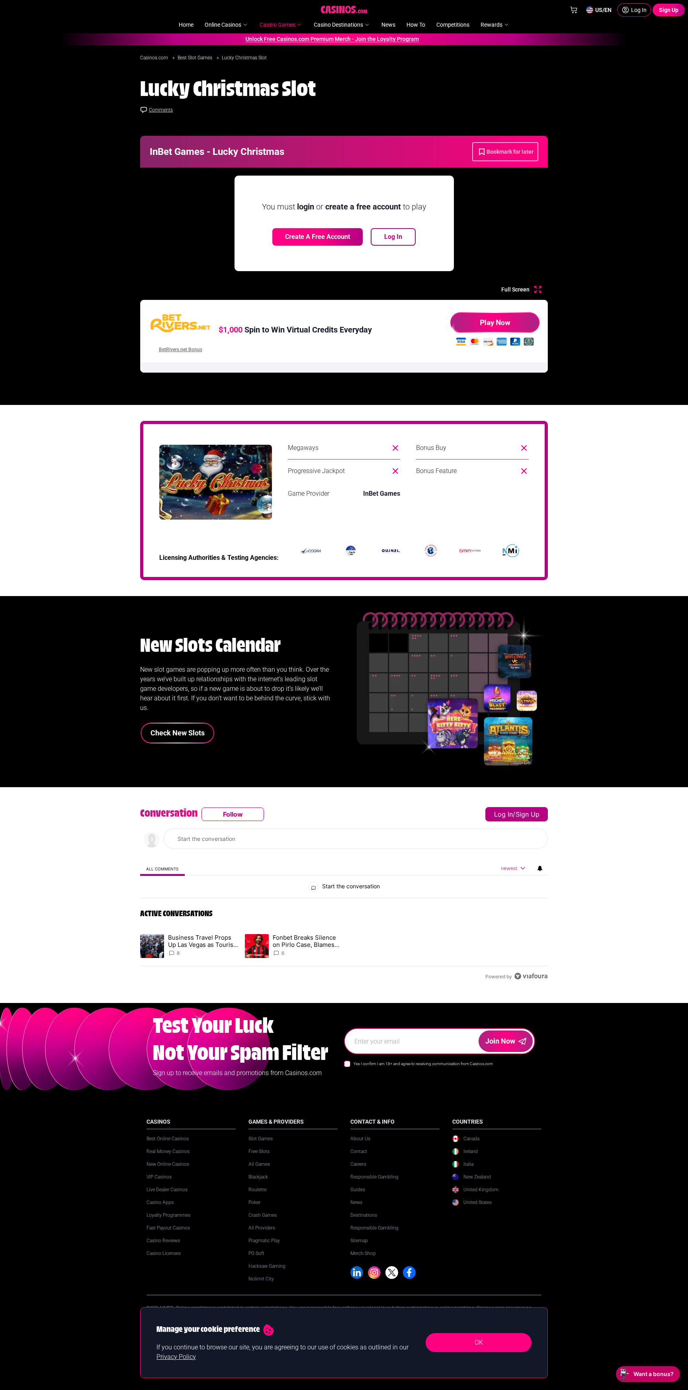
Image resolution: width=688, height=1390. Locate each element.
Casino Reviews (163, 1240)
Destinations (363, 1215)
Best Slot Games (195, 58)
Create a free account (317, 236)
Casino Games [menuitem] (277, 25)
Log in (503, 814)
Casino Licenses (164, 1253)
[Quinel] (391, 551)
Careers (358, 1164)
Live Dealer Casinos (167, 1190)
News (356, 1202)
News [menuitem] (388, 25)
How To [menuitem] (416, 25)
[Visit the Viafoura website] (531, 976)
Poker (254, 1202)
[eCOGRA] (311, 551)
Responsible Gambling (374, 1177)
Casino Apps (160, 1202)
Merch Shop (363, 1253)
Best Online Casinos (168, 1139)
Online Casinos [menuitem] (223, 25)
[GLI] (431, 551)
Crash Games (262, 1215)
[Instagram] (374, 1272)
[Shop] (573, 10)
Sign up (527, 814)
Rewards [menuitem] (491, 25)
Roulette (257, 1190)
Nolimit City (261, 1279)
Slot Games (260, 1139)
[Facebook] (409, 1272)
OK (479, 1342)
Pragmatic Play (264, 1240)
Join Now (500, 1041)
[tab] (162, 868)
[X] (391, 1272)
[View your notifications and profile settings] (540, 868)
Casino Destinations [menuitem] (338, 25)
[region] (344, 895)
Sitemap (359, 1240)
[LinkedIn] (356, 1272)
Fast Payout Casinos (168, 1228)
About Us (360, 1139)
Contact (358, 1151)
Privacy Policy (176, 1357)
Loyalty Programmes (168, 1215)
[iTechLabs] (351, 551)
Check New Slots (177, 733)
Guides (357, 1190)
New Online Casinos (168, 1164)
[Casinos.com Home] (344, 10)
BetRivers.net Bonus (180, 349)
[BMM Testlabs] (470, 551)
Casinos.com (154, 58)
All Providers (261, 1228)
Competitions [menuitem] (452, 25)
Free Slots (259, 1151)
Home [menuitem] (186, 25)
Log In (393, 236)
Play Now (495, 322)
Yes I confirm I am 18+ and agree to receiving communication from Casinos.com (423, 1064)
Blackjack (258, 1177)
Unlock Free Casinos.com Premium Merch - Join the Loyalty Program (314, 39)
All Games (259, 1164)
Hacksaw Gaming (266, 1266)
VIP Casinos (159, 1177)
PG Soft (256, 1253)
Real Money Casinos (168, 1151)
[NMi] (511, 551)
